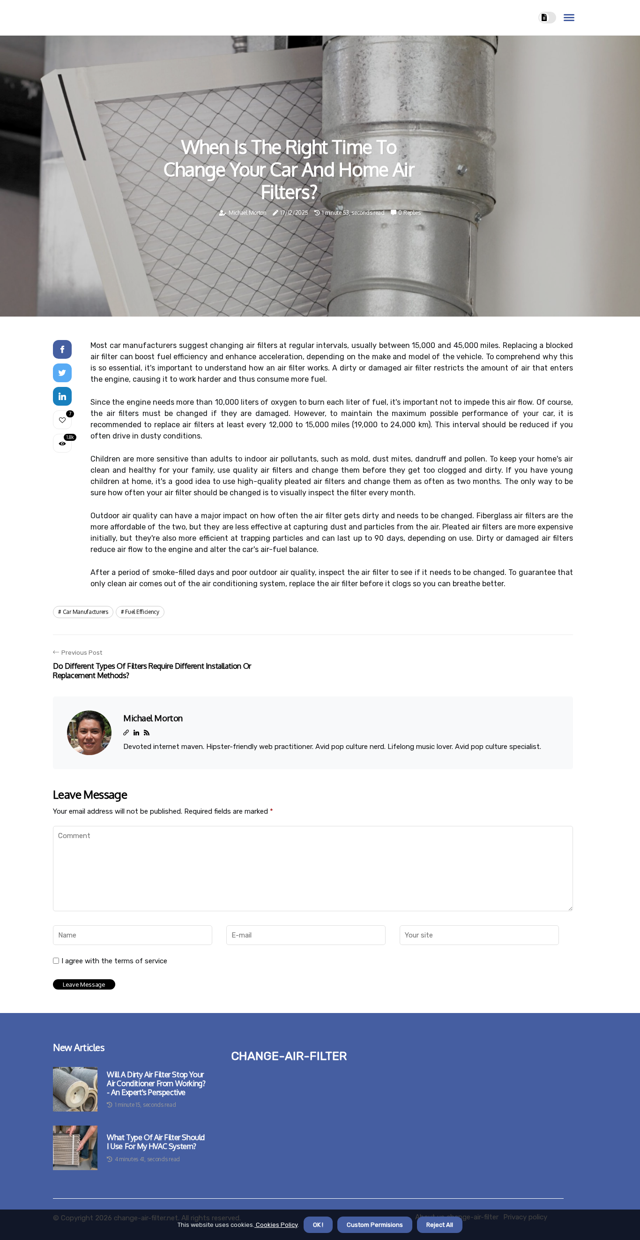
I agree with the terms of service (114, 961)
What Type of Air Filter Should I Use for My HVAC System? (156, 1142)
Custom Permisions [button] (375, 1224)
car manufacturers (85, 611)
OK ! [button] (318, 1224)
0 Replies (409, 212)
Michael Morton (248, 212)
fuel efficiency (142, 611)
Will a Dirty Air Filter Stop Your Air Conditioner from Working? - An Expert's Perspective (156, 1083)
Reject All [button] (439, 1224)
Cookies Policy (276, 1224)
